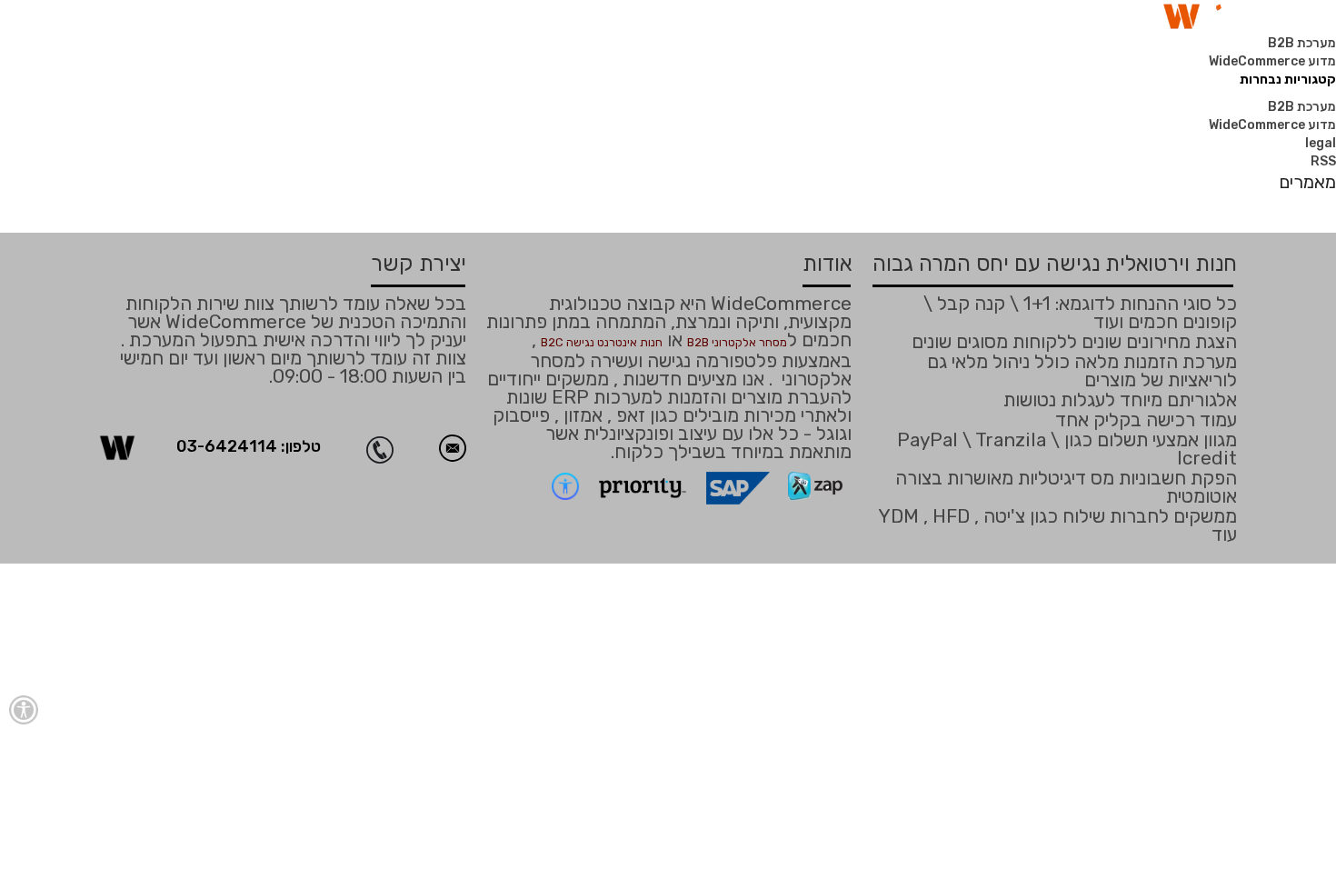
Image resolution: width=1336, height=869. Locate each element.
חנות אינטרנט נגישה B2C (602, 342)
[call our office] (393, 447)
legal (1320, 143)
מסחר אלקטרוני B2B (737, 342)
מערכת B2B (1302, 43)
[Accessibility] (23, 709)
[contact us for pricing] (452, 447)
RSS (1323, 161)
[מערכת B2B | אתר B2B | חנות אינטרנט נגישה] (117, 447)
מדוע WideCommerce (1272, 61)
